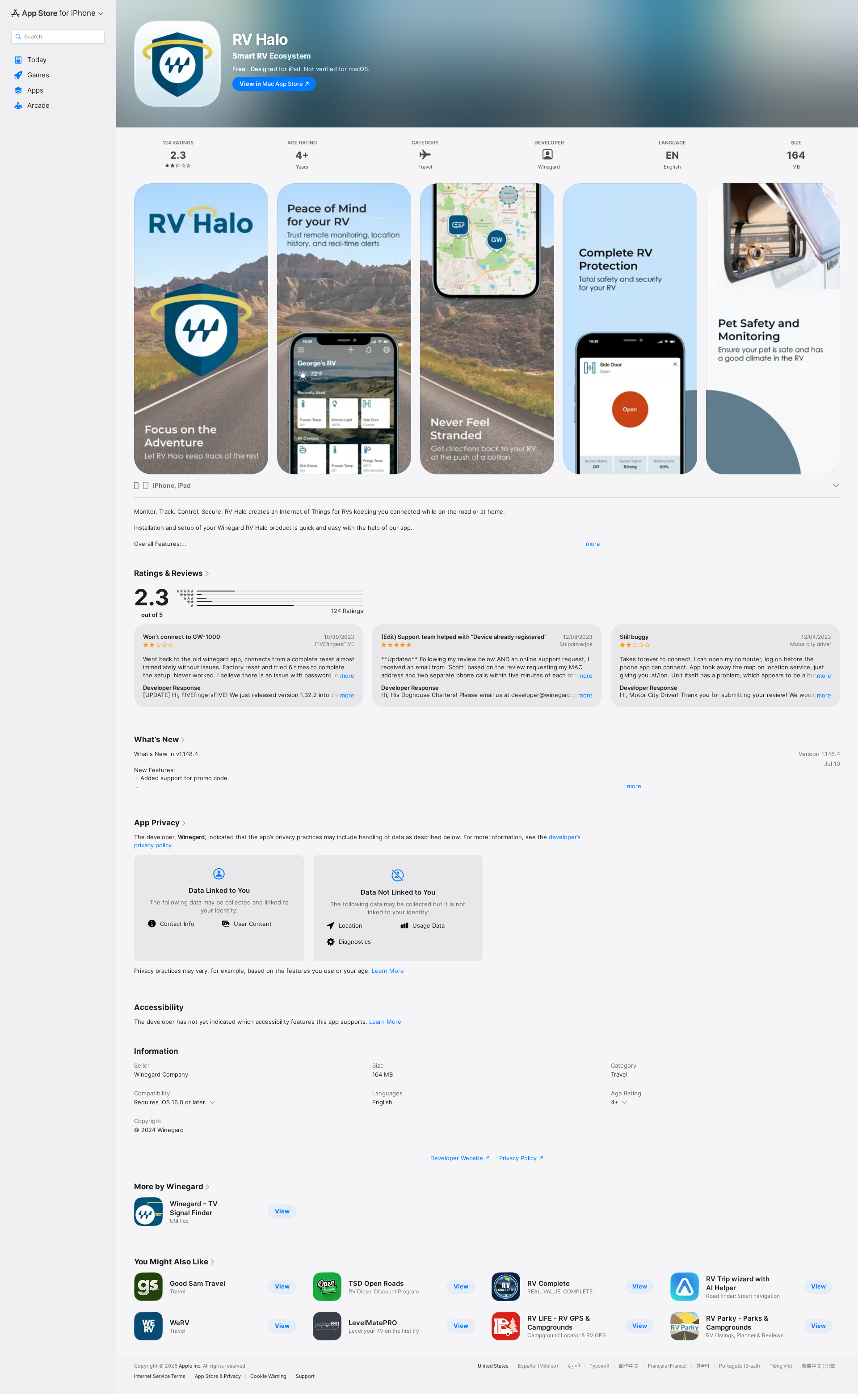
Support (305, 1376)
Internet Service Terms (159, 1376)
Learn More (388, 970)
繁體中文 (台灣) (819, 1366)
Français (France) (667, 1366)
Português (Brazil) (739, 1366)
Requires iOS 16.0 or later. (170, 1102)
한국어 (703, 1366)
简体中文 (629, 1366)
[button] (58, 60)
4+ (614, 1102)
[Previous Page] (125, 328)
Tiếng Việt (781, 1366)
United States (493, 1366)
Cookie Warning (268, 1376)
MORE (347, 675)
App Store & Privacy (218, 1376)
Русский (599, 1366)
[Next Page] (849, 328)
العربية (574, 1366)
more (593, 543)
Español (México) (538, 1366)
